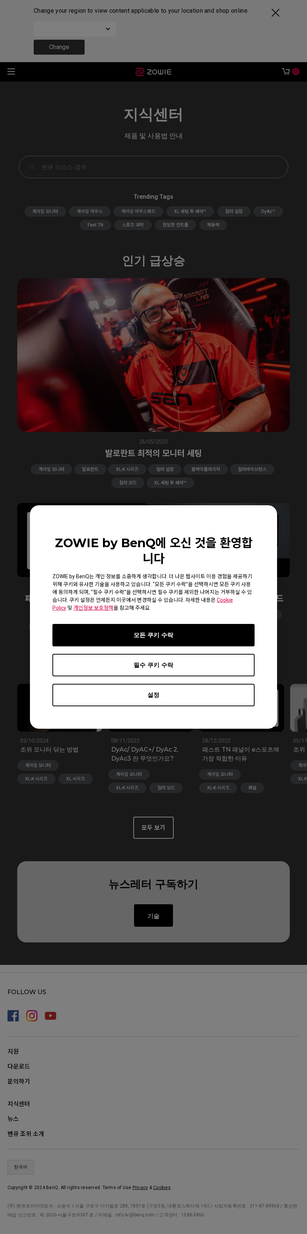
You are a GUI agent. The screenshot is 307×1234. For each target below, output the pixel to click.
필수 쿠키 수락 (153, 664)
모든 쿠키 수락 (153, 635)
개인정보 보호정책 (93, 608)
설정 (153, 694)
